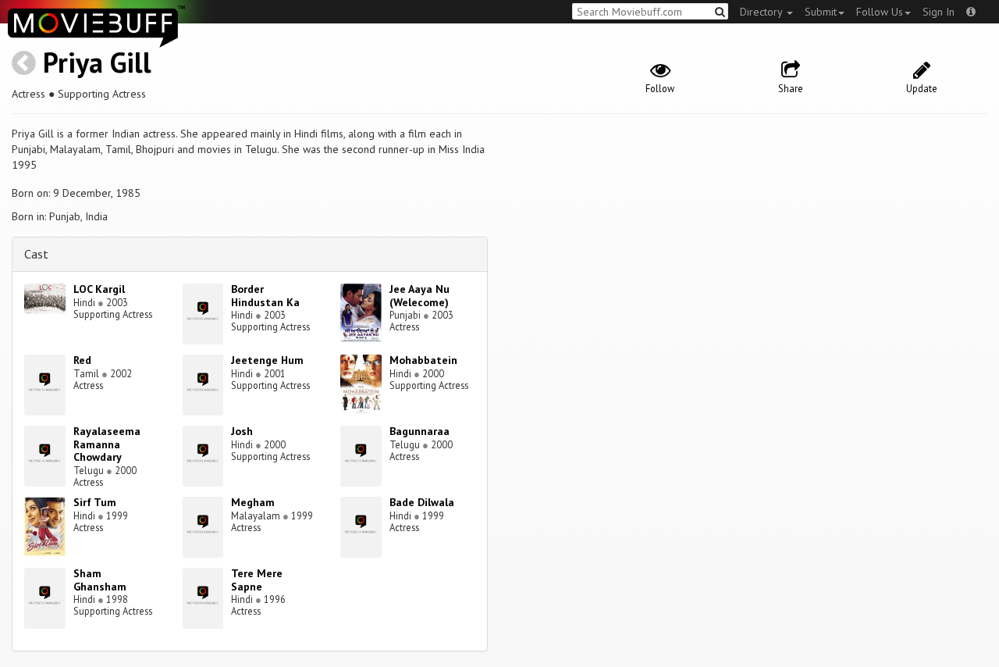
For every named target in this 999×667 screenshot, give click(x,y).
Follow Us (879, 12)
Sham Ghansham (99, 580)
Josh (242, 431)
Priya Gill (97, 62)
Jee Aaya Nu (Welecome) (419, 295)
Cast (36, 254)
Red (82, 360)
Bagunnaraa (419, 431)
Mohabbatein (423, 360)
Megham (253, 502)
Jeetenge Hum (267, 360)
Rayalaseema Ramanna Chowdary (106, 444)
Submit (821, 12)
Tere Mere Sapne (257, 580)
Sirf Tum (94, 502)
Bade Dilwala (421, 502)
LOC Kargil (99, 289)
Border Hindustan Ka (265, 295)
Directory (762, 12)
